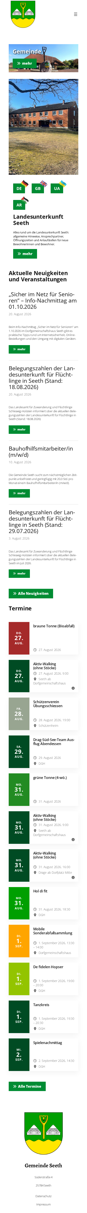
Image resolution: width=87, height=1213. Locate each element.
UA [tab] (57, 188)
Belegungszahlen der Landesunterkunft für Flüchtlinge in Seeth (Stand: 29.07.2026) (42, 521)
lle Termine (29, 1086)
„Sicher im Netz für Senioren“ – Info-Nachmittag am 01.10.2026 (43, 300)
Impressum (43, 1204)
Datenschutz (43, 1196)
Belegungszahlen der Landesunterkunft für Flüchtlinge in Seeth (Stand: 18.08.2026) (42, 377)
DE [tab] (19, 188)
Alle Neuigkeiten (33, 593)
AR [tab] (19, 205)
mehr (23, 349)
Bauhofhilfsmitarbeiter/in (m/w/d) (41, 451)
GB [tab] (38, 188)
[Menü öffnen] (75, 14)
